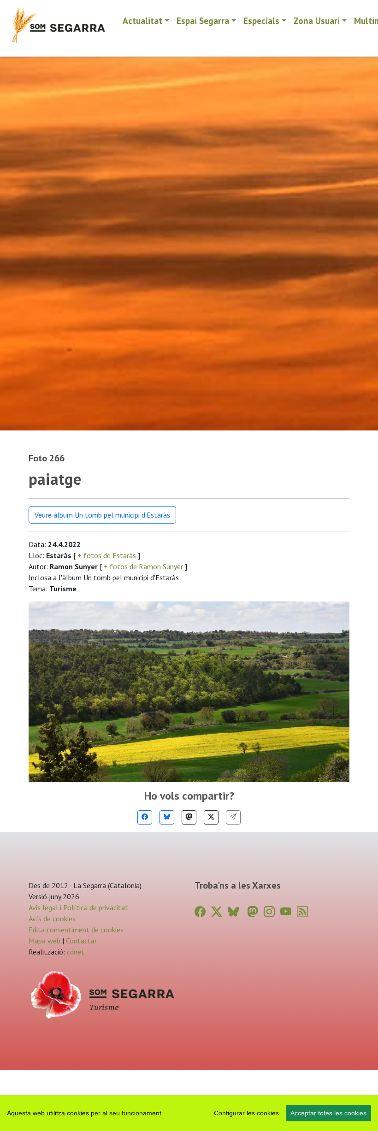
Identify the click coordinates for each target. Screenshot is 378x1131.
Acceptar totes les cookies (328, 1113)
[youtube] (285, 912)
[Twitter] (211, 817)
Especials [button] (261, 20)
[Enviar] (233, 817)
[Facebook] (144, 817)
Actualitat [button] (142, 20)
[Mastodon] (189, 817)
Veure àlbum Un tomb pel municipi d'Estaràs (102, 514)
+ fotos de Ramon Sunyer (143, 566)
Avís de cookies (52, 918)
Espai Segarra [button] (203, 20)
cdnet (74, 951)
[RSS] (302, 912)
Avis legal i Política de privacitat (78, 907)
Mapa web (44, 940)
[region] (189, 1113)
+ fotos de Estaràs (107, 555)
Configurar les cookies (246, 1113)
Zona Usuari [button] (317, 20)
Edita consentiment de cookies (76, 929)
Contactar (81, 940)
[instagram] (269, 912)
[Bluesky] (166, 817)
